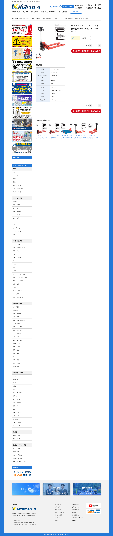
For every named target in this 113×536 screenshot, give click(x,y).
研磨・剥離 (16, 336)
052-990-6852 (94, 8)
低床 (73, 38)
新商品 (56, 520)
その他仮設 (16, 294)
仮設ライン (16, 406)
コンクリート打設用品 (19, 280)
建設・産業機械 (36, 18)
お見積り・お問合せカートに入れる (86, 51)
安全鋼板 (15, 419)
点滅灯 (15, 389)
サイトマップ (75, 520)
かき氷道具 (16, 451)
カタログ (25, 12)
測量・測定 (16, 350)
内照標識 (15, 379)
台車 (14, 254)
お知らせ (57, 517)
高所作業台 (16, 251)
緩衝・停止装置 (17, 402)
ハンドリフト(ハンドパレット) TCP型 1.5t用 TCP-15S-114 (67, 137)
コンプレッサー (17, 333)
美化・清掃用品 (17, 211)
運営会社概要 (75, 509)
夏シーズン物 (16, 435)
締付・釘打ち (16, 346)
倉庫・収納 (16, 218)
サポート (15, 261)
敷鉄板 (15, 178)
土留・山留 (16, 284)
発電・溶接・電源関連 (19, 320)
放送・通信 (16, 353)
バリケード (16, 416)
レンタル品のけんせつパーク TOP (21, 18)
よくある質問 (63, 12)
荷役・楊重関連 (47, 18)
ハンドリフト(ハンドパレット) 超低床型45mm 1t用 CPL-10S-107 (80, 137)
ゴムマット (16, 172)
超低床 (84, 38)
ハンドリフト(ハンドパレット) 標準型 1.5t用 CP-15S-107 (54, 137)
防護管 (15, 201)
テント (15, 224)
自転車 (15, 234)
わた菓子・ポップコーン (19, 461)
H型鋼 (14, 287)
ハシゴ (15, 264)
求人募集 (74, 512)
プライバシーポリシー (77, 517)
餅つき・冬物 (16, 448)
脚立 (14, 267)
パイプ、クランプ (17, 290)
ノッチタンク (16, 214)
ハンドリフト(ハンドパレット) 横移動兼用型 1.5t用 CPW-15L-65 (92, 137)
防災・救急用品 (17, 204)
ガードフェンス (17, 412)
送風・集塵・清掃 (17, 330)
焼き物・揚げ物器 (17, 458)
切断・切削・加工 (17, 340)
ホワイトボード (17, 231)
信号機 (15, 396)
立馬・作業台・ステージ (19, 247)
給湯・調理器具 (17, 363)
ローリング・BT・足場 (19, 274)
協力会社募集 (75, 515)
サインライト (16, 376)
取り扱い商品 (16, 12)
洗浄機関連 (16, 317)
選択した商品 (68, 6)
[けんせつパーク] (26, 8)
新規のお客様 (56, 6)
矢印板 (15, 382)
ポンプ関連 (16, 307)
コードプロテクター (18, 188)
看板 (14, 409)
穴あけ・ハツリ (17, 343)
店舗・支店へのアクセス (48, 12)
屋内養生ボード (17, 192)
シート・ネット (17, 257)
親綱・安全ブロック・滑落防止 (21, 277)
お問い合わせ (76, 11)
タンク (15, 356)
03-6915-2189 (94, 5)
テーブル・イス (17, 228)
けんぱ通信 (34, 12)
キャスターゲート (17, 422)
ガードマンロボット (18, 392)
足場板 (15, 270)
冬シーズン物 (16, 438)
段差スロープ (16, 182)
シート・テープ (17, 221)
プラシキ (15, 175)
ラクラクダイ (16, 244)
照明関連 (15, 310)
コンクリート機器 (17, 326)
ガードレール (16, 425)
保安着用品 (16, 208)
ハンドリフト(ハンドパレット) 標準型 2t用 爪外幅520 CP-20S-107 (41, 137)
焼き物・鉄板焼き (17, 455)
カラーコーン (16, 399)
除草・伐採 (16, 360)
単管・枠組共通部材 (18, 297)
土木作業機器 (16, 323)
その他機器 (16, 366)
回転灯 (15, 386)
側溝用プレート (17, 185)
